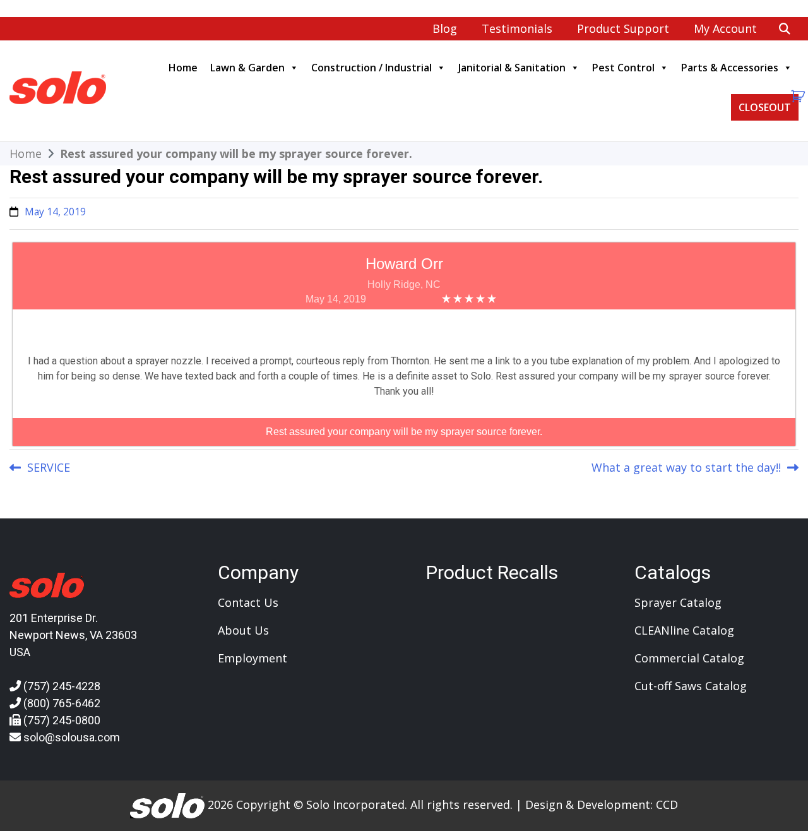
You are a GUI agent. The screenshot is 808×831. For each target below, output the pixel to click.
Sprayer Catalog (678, 602)
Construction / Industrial (371, 68)
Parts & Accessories (729, 68)
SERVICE (48, 467)
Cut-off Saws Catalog (690, 685)
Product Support (623, 28)
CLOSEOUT (765, 107)
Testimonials (517, 28)
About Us (243, 630)
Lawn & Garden (247, 68)
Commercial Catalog (689, 658)
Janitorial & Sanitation (512, 68)
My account (725, 28)
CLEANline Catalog (684, 630)
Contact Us (248, 602)
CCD (667, 803)
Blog (444, 28)
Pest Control (623, 68)
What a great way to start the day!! (686, 467)
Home (183, 68)
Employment (252, 658)
